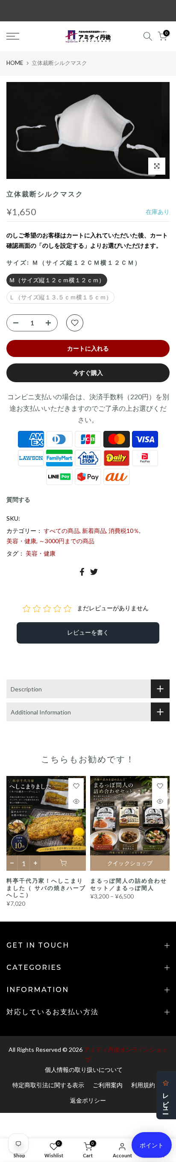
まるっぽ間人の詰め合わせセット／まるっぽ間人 (128, 884)
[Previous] (12, 823)
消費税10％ (124, 530)
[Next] (163, 823)
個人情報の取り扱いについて (84, 1069)
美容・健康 (21, 540)
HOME (14, 62)
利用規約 (143, 1085)
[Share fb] (82, 572)
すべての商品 (61, 530)
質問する (18, 499)
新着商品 (94, 530)
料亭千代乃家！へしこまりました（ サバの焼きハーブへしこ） (46, 887)
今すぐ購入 (88, 372)
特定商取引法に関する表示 (48, 1085)
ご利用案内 (108, 1085)
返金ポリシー (88, 1100)
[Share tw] (94, 572)
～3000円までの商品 (66, 540)
